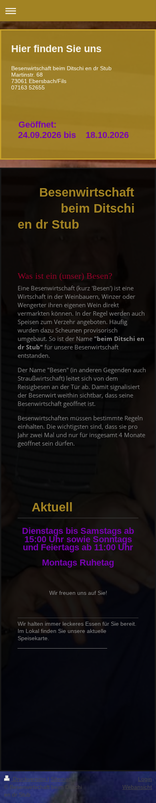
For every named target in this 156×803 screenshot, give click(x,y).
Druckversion (29, 779)
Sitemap (61, 779)
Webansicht (137, 787)
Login (145, 779)
